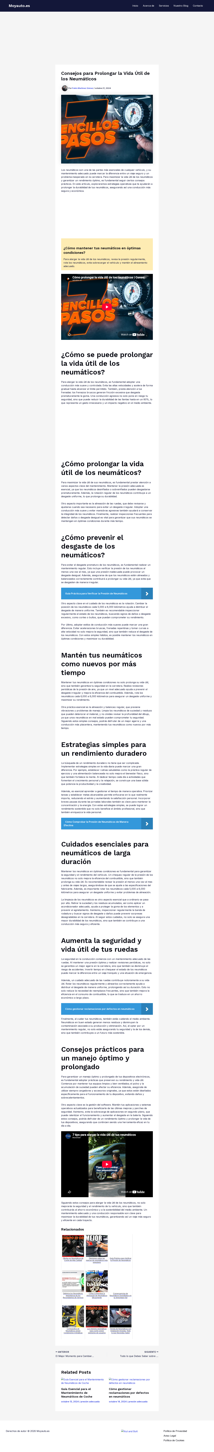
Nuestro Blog (181, 5)
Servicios (164, 5)
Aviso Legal (169, 1435)
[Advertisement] (107, 33)
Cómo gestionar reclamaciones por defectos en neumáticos (129, 1392)
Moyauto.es (19, 5)
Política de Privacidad (175, 1431)
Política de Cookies (173, 1440)
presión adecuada (90, 1401)
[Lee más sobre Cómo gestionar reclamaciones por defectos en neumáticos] (131, 1381)
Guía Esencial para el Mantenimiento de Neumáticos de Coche (76, 1392)
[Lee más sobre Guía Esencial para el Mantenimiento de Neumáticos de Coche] (83, 1381)
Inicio (135, 5)
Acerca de (148, 5)
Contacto (198, 5)
